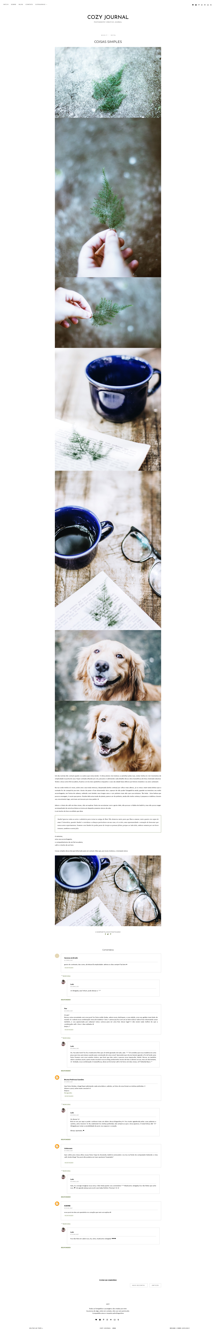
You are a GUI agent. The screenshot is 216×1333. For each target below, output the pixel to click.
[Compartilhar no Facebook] (105, 934)
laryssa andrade (71, 958)
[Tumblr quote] (210, 4)
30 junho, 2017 (74, 1048)
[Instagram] (201, 4)
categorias (40, 4)
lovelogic (186, 1328)
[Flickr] (195, 4)
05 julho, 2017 (68, 1208)
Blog (21, 4)
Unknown (68, 1148)
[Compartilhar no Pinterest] (110, 934)
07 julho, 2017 (74, 1234)
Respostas (66, 976)
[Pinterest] (198, 4)
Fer (65, 1008)
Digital (113, 35)
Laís (72, 984)
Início (6, 4)
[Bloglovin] (204, 4)
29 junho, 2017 (68, 1082)
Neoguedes (68, 1093)
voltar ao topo (35, 1328)
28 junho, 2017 (74, 986)
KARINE (67, 1206)
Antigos (155, 1285)
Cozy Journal (108, 17)
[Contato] (207, 4)
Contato (29, 4)
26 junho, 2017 (68, 960)
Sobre (13, 4)
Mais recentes (138, 1285)
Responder (69, 968)
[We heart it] (193, 4)
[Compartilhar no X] (108, 934)
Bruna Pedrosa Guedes (74, 1080)
